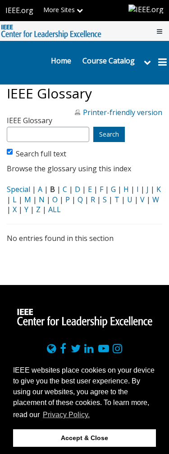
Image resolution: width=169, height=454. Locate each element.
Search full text (41, 154)
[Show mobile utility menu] (159, 31)
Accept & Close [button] (84, 437)
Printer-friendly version (122, 112)
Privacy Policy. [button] (66, 414)
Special (18, 189)
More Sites (60, 9)
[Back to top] (159, 278)
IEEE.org (19, 10)
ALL (54, 209)
